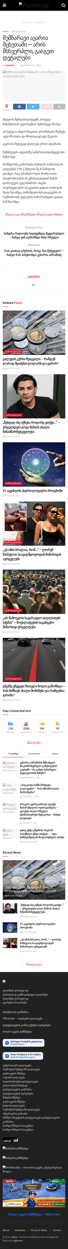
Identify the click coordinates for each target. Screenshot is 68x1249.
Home (6, 31)
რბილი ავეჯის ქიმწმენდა (17, 1031)
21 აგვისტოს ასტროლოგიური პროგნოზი (33, 491)
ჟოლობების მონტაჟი (15, 1085)
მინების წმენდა (11, 1097)
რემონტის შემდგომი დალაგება (21, 1069)
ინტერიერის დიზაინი (15, 1113)
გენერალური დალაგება (17, 1065)
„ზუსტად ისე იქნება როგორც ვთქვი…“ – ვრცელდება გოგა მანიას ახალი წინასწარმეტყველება (31, 427)
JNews (14, 1237)
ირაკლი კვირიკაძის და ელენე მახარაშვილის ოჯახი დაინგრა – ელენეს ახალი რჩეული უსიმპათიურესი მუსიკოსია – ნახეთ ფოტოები (40, 811)
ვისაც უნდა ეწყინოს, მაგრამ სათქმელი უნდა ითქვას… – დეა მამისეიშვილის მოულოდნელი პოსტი (42, 834)
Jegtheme (18, 1240)
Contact (57, 1230)
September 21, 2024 (30, 65)
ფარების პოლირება (15, 1002)
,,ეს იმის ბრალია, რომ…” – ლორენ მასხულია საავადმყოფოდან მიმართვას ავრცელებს (32, 554)
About (6, 1230)
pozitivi (10, 65)
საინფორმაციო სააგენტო (18, 1125)
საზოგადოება (19, 31)
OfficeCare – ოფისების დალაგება (22, 1018)
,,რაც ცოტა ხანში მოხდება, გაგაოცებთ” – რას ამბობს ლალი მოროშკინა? (39, 788)
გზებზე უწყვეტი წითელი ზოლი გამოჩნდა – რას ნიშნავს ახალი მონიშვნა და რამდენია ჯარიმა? (34, 690)
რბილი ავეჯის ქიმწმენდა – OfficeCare (34, 1214)
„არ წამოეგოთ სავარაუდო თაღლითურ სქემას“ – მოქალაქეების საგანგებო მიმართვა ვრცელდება (31, 622)
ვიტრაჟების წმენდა (14, 1073)
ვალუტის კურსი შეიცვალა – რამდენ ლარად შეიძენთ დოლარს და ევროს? (30, 889)
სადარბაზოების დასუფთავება (20, 1081)
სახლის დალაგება (14, 1105)
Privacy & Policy (39, 1230)
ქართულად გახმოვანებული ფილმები (25, 994)
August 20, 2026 (11, 368)
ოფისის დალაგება (14, 1077)
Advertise (20, 1230)
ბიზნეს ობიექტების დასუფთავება (22, 1117)
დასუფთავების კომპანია (17, 1089)
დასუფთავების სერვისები (18, 1093)
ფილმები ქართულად (15, 990)
